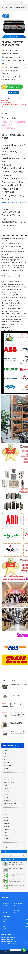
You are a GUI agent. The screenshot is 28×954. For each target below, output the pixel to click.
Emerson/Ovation (8, 771)
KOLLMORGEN (7, 797)
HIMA (5, 785)
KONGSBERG (7, 800)
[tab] (14, 113)
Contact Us (5, 928)
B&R (5, 759)
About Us (5, 923)
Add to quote (13, 92)
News (4, 926)
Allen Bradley (7, 756)
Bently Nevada (7, 765)
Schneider (6, 829)
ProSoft (6, 820)
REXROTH (6, 826)
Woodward (6, 838)
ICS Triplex (6, 791)
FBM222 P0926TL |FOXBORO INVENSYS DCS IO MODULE (17, 732)
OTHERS (6, 817)
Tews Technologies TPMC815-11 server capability (17, 694)
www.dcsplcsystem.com (13, 202)
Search (23, 855)
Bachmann (6, 762)
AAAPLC (6, 750)
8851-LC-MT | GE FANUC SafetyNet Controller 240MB (17, 722)
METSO (6, 806)
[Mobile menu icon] (26, 2)
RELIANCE (6, 823)
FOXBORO (6, 777)
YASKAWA (6, 844)
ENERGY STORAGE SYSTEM (11, 774)
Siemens (6, 832)
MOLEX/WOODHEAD (9, 809)
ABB (5, 753)
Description (4, 113)
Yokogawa (6, 847)
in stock (7, 96)
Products (5, 921)
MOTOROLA (7, 812)
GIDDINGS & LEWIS (9, 782)
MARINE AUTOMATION (10, 803)
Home (4, 919)
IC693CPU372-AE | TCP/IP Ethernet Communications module (17, 705)
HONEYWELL (7, 788)
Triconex (6, 835)
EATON (6, 768)
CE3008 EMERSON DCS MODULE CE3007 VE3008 (18, 685)
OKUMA (6, 815)
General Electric (8, 780)
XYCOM (6, 841)
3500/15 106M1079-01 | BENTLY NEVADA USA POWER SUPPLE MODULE (17, 714)
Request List (5, 931)
